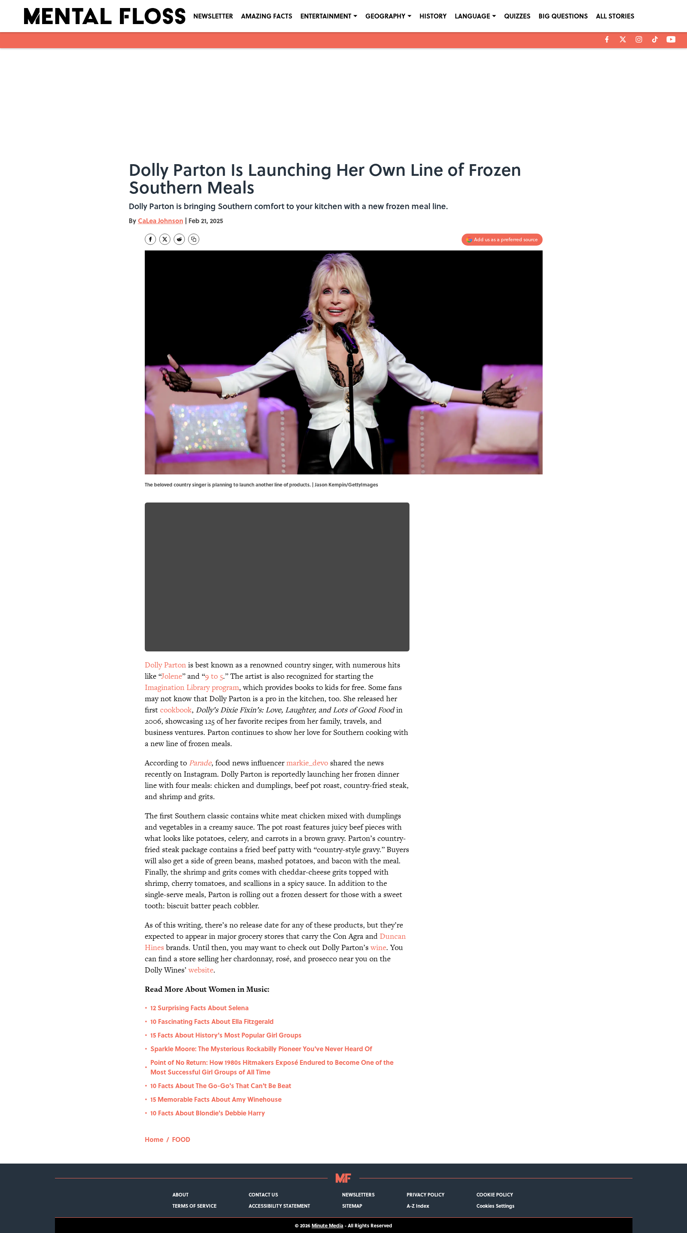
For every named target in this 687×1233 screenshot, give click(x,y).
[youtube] (671, 39)
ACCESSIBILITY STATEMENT (279, 1205)
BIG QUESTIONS (563, 15)
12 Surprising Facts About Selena (199, 1007)
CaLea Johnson (160, 220)
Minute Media (327, 1225)
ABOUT (180, 1194)
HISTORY (433, 15)
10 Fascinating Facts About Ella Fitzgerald (212, 1021)
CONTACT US (263, 1194)
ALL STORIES (615, 15)
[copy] (193, 239)
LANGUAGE (472, 15)
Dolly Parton (165, 664)
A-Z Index (418, 1205)
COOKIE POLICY (494, 1194)
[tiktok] (655, 39)
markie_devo (307, 762)
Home (154, 1139)
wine (378, 947)
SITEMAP (352, 1205)
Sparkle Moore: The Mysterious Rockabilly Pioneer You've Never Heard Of (261, 1048)
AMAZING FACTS (266, 15)
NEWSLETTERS (358, 1194)
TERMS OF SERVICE (194, 1205)
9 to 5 (214, 676)
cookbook (176, 709)
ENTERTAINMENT (325, 15)
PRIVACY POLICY (425, 1194)
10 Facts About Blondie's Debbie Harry (207, 1112)
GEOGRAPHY (385, 15)
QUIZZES (517, 15)
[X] (623, 39)
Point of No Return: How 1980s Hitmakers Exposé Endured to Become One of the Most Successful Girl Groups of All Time (271, 1067)
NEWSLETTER (213, 15)
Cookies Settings (495, 1205)
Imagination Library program (192, 687)
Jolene (171, 676)
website (200, 969)
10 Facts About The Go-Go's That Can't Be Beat (220, 1085)
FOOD (181, 1139)
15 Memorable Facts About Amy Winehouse (216, 1099)
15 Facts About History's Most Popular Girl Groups (226, 1035)
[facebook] (607, 39)
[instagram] (639, 39)
